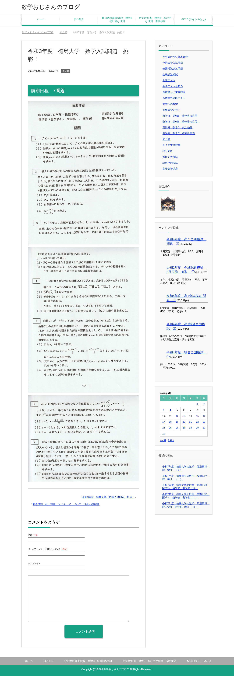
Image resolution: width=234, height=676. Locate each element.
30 (204, 427)
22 (197, 422)
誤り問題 (168, 151)
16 (204, 416)
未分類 (65, 71)
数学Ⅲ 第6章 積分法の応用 (180, 115)
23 (204, 422)
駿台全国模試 (170, 162)
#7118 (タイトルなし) (193, 19)
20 (184, 422)
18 (170, 422)
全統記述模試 (170, 74)
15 (197, 416)
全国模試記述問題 (173, 68)
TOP (37, 32)
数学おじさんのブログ (50, 7)
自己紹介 (79, 19)
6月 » (171, 440)
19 (177, 422)
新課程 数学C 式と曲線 (177, 127)
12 (177, 416)
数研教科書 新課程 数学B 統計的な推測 (118, 20)
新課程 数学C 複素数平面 (179, 133)
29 (197, 427)
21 (190, 422)
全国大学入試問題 (173, 62)
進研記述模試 (170, 157)
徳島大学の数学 (171, 109)
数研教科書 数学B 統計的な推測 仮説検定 (155, 20)
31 (163, 433)
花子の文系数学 (171, 145)
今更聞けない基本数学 (175, 57)
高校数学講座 (170, 168)
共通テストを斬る (173, 86)
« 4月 (163, 440)
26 (177, 427)
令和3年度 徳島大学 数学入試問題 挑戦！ (108, 497)
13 (184, 416)
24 (163, 427)
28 (190, 427)
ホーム (41, 19)
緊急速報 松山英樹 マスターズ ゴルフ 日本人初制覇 (66, 504)
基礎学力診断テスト (174, 98)
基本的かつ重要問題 (174, 92)
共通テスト (169, 80)
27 (184, 427)
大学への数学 (170, 104)
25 (170, 427)
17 (163, 422)
